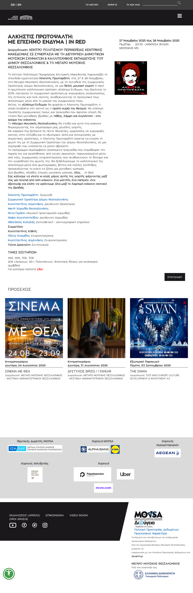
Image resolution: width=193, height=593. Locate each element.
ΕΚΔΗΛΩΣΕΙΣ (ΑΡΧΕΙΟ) (24, 515)
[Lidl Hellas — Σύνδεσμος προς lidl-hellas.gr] (110, 448)
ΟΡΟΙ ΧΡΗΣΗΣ (18, 519)
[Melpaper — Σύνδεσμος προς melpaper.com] (126, 448)
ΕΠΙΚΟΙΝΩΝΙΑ (55, 515)
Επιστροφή (175, 276)
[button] (9, 574)
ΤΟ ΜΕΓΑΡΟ (92, 5)
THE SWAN (138, 371)
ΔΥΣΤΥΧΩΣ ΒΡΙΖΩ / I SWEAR (89, 371)
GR (13, 4)
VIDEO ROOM (78, 515)
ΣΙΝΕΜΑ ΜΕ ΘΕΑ (17, 371)
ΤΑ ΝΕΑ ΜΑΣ (133, 5)
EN (19, 4)
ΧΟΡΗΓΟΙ (112, 5)
